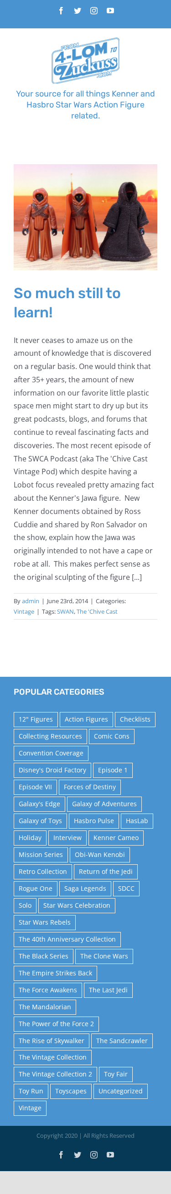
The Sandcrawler (122, 1040)
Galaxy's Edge (39, 803)
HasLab (137, 820)
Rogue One (35, 888)
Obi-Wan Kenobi (100, 854)
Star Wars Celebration (76, 905)
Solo (25, 905)
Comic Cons (112, 736)
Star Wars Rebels (45, 922)
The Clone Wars (104, 956)
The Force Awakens (48, 989)
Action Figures (86, 719)
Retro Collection (43, 871)
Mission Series (41, 854)
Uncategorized (120, 1091)
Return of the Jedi (106, 871)
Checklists (135, 719)
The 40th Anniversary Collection (67, 939)
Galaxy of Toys (40, 820)
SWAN (65, 611)
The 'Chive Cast (97, 611)
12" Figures (36, 719)
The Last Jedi (108, 989)
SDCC (126, 888)
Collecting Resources (50, 736)
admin (30, 601)
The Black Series (43, 956)
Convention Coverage (51, 753)
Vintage (24, 611)
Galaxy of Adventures (104, 803)
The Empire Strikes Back (55, 973)
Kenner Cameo (116, 837)
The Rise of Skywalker (51, 1040)
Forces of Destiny (90, 786)
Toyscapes (71, 1091)
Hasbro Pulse (94, 820)
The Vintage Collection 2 (55, 1074)
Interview (67, 837)
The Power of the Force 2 (56, 1023)
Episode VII (35, 786)
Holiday (30, 837)
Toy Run (31, 1091)
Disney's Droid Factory (52, 770)
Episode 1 (113, 770)
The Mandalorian (45, 1006)
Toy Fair (116, 1074)
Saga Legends (85, 888)
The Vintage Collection (53, 1057)
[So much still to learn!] (85, 217)
